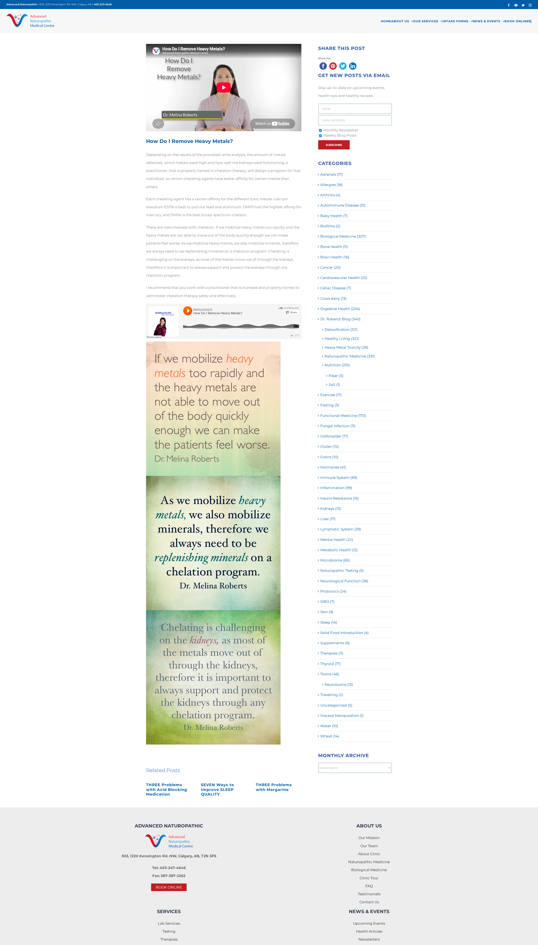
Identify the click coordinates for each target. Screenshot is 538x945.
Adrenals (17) (331, 174)
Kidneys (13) (330, 509)
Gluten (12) (329, 446)
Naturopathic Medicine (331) (349, 356)
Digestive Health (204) (340, 309)
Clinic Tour (369, 878)
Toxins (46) (329, 674)
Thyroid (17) (330, 664)
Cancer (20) (330, 267)
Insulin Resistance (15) (339, 498)
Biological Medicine (369, 870)
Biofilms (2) (330, 226)
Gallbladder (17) (334, 436)
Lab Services (169, 923)
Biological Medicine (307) (343, 236)
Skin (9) (326, 612)
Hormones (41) (333, 467)
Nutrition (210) (337, 365)
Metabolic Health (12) (339, 550)
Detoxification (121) (341, 329)
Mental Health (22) (336, 540)
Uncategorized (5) (336, 705)
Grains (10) (329, 457)
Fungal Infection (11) (338, 426)
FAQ (369, 886)
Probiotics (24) (333, 591)
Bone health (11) (334, 247)
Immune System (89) (338, 477)
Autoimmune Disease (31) (342, 205)
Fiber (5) (336, 376)
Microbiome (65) (335, 560)
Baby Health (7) (334, 216)
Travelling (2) (331, 695)
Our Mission (369, 838)
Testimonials (369, 894)
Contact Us (369, 902)
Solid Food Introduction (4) (344, 633)
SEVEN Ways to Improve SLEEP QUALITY (217, 790)
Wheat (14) (329, 736)
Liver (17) (328, 519)
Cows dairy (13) (333, 298)
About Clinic (369, 854)
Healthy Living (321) (341, 338)
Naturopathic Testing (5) (342, 570)
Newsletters (369, 939)
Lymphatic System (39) (340, 529)
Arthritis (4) (330, 195)
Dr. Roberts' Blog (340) (340, 319)
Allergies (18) (331, 185)
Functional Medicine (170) (343, 416)
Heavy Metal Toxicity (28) (346, 347)
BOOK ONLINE (169, 887)
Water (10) (329, 726)
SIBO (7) (327, 601)
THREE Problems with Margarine (274, 787)
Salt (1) (334, 384)
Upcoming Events (369, 923)
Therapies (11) (331, 653)
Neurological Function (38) (344, 581)
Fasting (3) (329, 405)
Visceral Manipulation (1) (342, 715)
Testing (168, 931)
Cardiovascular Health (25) (343, 278)
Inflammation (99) (336, 488)
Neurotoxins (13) (338, 684)
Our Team (369, 846)
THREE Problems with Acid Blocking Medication (166, 790)
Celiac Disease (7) (335, 288)
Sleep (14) (328, 622)
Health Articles (369, 931)
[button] (530, 21)
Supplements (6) (335, 643)
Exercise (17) (331, 395)
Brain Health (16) (334, 257)
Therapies (169, 939)
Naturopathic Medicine (369, 862)
